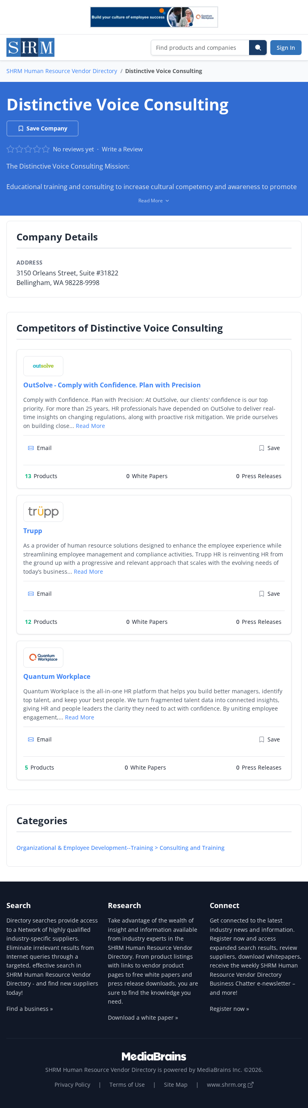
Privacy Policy (72, 1084)
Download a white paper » (143, 1017)
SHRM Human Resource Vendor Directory (61, 71)
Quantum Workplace (56, 676)
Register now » (229, 1008)
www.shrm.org (227, 1084)
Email (44, 448)
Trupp (32, 530)
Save (273, 448)
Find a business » (29, 1008)
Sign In (286, 47)
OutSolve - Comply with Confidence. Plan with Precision (112, 385)
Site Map (176, 1084)
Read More (90, 426)
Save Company (46, 128)
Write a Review (122, 149)
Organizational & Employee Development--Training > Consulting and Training (120, 847)
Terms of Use (127, 1084)
